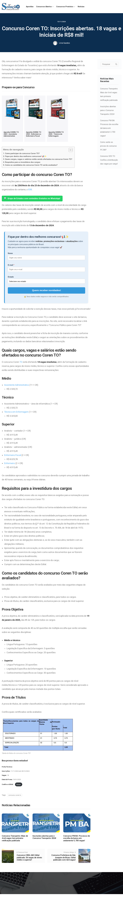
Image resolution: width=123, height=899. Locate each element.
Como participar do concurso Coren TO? (22, 153)
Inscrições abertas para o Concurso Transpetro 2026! (44, 837)
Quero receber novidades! (46, 290)
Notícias (81, 7)
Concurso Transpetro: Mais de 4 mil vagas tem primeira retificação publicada (15, 838)
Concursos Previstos (64, 7)
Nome (10, 253)
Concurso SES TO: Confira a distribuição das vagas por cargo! (109, 160)
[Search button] (116, 64)
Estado (11, 277)
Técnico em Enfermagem (16, 412)
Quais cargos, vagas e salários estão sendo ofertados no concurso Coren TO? (38, 159)
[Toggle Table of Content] (69, 150)
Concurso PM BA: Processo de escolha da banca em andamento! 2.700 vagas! (76, 838)
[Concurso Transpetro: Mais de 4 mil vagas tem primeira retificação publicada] (15, 823)
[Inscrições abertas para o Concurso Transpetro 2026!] (46, 823)
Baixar (18, 784)
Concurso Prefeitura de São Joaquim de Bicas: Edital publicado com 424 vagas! (63, 857)
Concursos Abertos (44, 7)
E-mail (10, 265)
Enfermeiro (9, 463)
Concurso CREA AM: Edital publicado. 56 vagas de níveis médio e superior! (29, 857)
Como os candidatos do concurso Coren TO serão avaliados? (31, 165)
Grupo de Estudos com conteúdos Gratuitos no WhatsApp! (34, 198)
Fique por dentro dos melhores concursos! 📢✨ (25, 156)
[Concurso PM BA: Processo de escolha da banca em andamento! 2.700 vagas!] (76, 823)
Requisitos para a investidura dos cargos (22, 162)
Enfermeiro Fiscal (12, 455)
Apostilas (30, 7)
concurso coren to (14, 795)
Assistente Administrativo (16, 385)
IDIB (30, 189)
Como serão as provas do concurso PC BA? (108, 146)
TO (21, 362)
